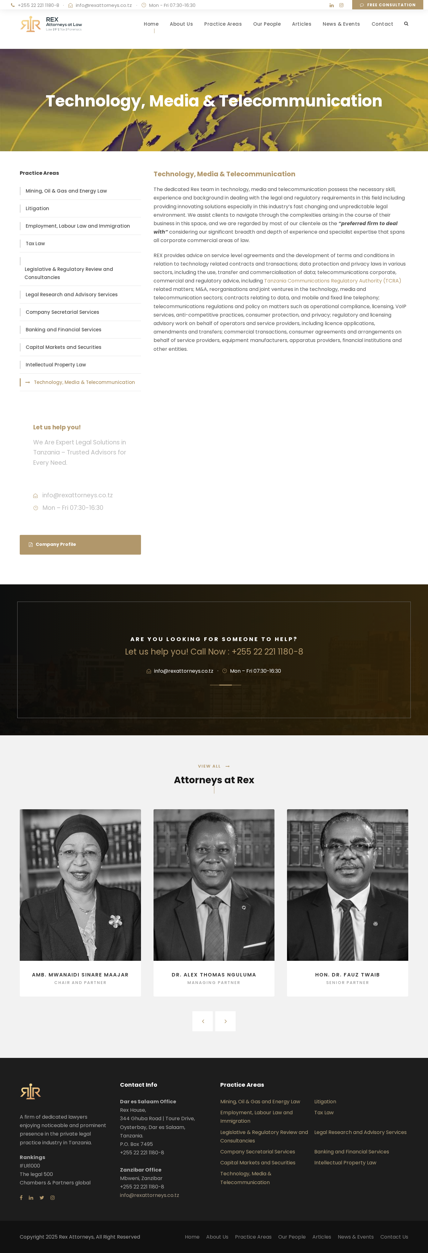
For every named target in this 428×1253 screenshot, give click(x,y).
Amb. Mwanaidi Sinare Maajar (80, 974)
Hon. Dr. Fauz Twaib (347, 974)
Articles (301, 24)
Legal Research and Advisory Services (72, 294)
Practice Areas (223, 24)
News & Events (341, 24)
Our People (267, 24)
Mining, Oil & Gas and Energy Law (66, 191)
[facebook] (21, 1197)
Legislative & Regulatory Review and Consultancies (68, 273)
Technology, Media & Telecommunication (84, 382)
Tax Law (35, 243)
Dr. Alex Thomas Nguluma (214, 974)
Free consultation (391, 5)
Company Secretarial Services (62, 312)
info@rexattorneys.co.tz (104, 5)
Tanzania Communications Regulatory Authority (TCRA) (332, 280)
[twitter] (41, 1197)
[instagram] (341, 5)
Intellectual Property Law (56, 364)
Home (151, 24)
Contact (383, 24)
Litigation (37, 208)
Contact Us (394, 1236)
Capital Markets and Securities (64, 347)
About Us (181, 24)
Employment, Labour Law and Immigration (78, 226)
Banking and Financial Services (64, 329)
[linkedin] (332, 5)
